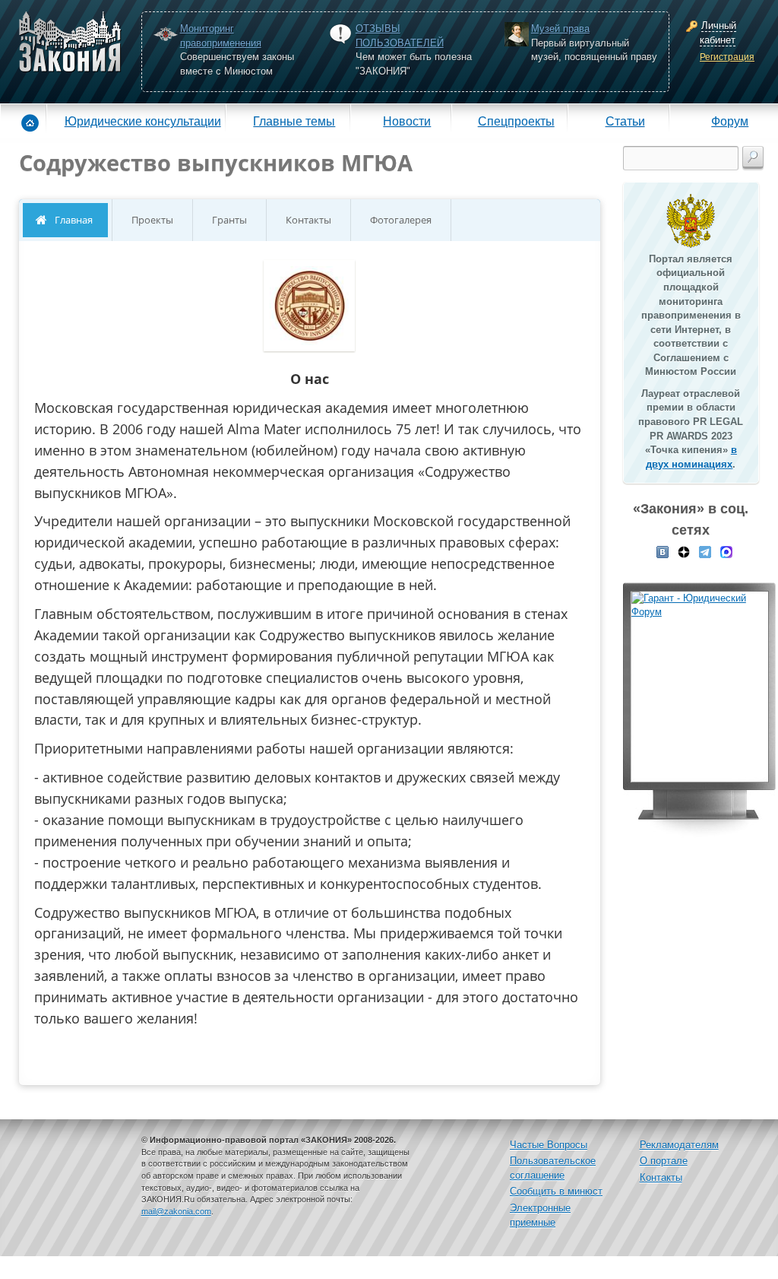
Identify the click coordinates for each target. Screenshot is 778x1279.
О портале (664, 1160)
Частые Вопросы (548, 1144)
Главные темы (294, 121)
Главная (74, 220)
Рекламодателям (679, 1144)
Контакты (308, 220)
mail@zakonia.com (176, 1211)
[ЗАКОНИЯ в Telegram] (705, 551)
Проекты (152, 220)
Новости (407, 121)
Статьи (625, 121)
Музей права (560, 28)
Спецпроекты (516, 121)
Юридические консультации (143, 121)
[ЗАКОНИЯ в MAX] (726, 551)
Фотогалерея (401, 220)
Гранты (229, 220)
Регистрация (727, 57)
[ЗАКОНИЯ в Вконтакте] (662, 551)
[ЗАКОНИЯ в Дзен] (684, 551)
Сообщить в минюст (556, 1191)
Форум (729, 121)
